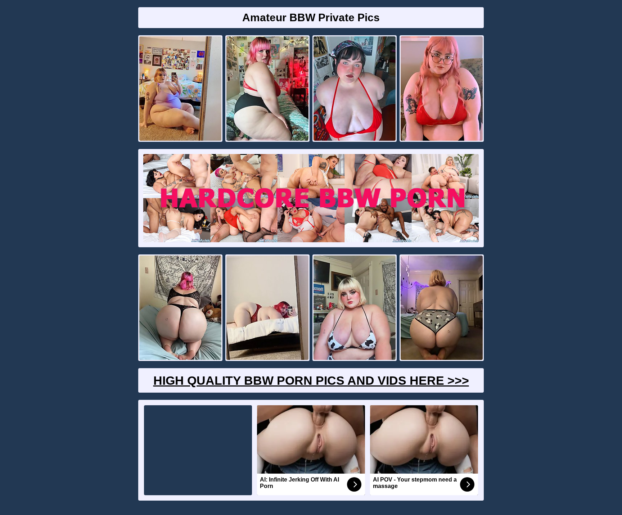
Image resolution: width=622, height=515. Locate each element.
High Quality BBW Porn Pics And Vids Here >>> (311, 380)
